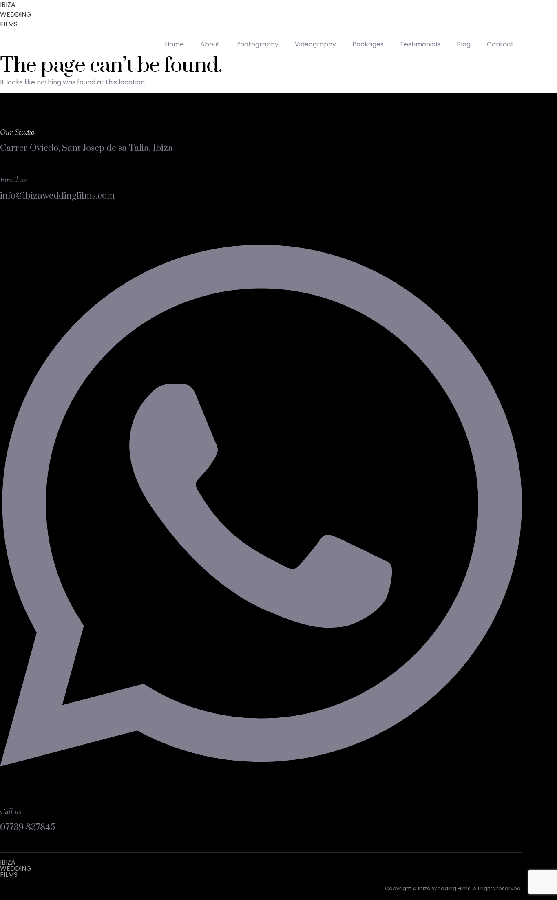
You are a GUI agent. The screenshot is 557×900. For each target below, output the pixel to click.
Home (174, 44)
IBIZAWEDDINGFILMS (15, 14)
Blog (464, 44)
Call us (10, 811)
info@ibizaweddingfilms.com (57, 195)
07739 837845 (27, 827)
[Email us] (5, 167)
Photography (257, 44)
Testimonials (420, 44)
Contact (500, 44)
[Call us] (261, 799)
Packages (368, 44)
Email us (13, 179)
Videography (315, 44)
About (210, 44)
